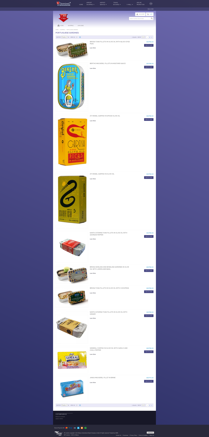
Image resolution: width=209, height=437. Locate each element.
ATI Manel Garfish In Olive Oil (102, 174)
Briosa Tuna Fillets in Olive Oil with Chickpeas (109, 288)
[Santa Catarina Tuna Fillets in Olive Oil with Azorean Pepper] (72, 247)
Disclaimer (125, 435)
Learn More (93, 48)
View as (72, 37)
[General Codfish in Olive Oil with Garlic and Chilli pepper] (72, 360)
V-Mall (129, 4)
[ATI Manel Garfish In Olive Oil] (72, 200)
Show (139, 37)
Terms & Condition (143, 435)
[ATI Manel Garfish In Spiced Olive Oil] (72, 142)
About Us (152, 435)
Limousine (81, 25)
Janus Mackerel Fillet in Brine (102, 377)
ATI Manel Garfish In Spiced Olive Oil (105, 116)
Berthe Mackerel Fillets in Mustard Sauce (108, 63)
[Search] (151, 18)
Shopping (71, 25)
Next (152, 37)
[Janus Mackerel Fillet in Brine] (72, 389)
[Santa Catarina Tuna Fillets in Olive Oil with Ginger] (72, 327)
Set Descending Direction (69, 37)
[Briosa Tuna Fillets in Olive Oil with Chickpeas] (72, 297)
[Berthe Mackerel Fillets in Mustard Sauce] (72, 86)
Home (81, 4)
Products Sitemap (60, 416)
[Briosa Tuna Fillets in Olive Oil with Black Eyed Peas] (72, 50)
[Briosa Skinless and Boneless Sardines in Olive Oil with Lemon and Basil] (72, 275)
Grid (77, 37)
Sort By (58, 37)
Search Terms (59, 418)
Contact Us (118, 435)
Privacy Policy (133, 435)
